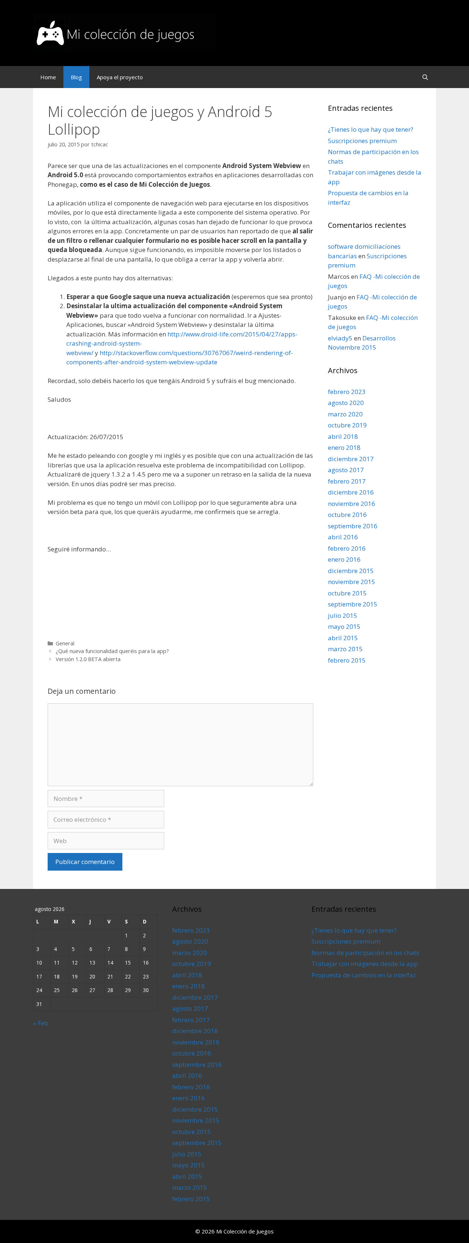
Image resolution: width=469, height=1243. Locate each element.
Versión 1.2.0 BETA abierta (88, 659)
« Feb (40, 1023)
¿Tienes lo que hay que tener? (370, 129)
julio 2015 (342, 615)
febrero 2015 (347, 660)
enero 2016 (344, 559)
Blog (76, 77)
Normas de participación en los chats (365, 952)
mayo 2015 (344, 626)
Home (48, 77)
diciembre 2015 (351, 570)
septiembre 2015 (352, 604)
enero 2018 (344, 447)
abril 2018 (343, 436)
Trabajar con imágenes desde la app (364, 963)
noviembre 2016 (351, 503)
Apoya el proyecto (120, 77)
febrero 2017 (347, 481)
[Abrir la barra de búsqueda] (425, 77)
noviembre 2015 (351, 581)
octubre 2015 (347, 593)
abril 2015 (343, 638)
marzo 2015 (345, 649)
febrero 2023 (347, 391)
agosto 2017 (346, 470)
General (65, 643)
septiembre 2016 (352, 526)
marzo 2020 (345, 414)
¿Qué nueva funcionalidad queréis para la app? (112, 651)
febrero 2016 (347, 548)
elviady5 (340, 338)
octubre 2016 (347, 514)
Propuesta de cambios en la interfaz (363, 975)
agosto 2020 (346, 402)
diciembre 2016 (351, 492)
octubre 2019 (347, 425)
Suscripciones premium (362, 140)
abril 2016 (343, 537)
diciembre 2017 (351, 459)
